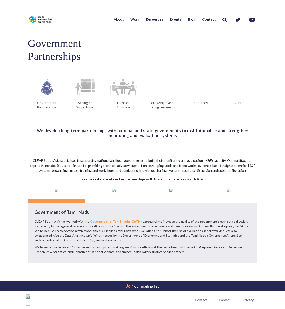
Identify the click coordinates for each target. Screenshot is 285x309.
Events (175, 19)
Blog (191, 19)
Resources (154, 19)
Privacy (248, 300)
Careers (225, 300)
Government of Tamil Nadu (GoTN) (116, 221)
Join (130, 286)
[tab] (56, 194)
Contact (209, 19)
